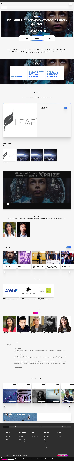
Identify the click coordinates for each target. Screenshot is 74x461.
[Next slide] (69, 272)
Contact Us (17, 455)
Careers (21, 455)
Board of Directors (46, 436)
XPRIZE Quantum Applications (23, 441)
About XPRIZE (8, 436)
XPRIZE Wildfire (21, 436)
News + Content (8, 455)
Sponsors (45, 439)
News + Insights (68, 0)
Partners (45, 441)
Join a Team (58, 439)
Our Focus (7, 439)
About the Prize (8, 344)
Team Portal (72, 0)
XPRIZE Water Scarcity (22, 439)
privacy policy (10, 458)
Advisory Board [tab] (35, 312)
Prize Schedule (8, 345)
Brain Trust (45, 444)
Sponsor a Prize (59, 436)
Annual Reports (25, 455)
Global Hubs (46, 447)
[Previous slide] (5, 272)
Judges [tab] (40, 312)
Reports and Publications (35, 436)
